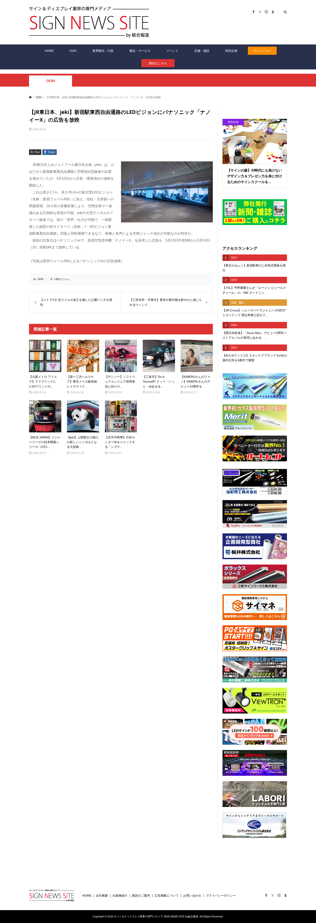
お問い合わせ (192, 895)
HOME (49, 50)
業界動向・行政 (103, 50)
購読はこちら (158, 63)
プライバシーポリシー (221, 895)
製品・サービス (139, 50)
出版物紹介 (119, 895)
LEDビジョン (62, 279)
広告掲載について (167, 895)
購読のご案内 (141, 895)
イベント (172, 50)
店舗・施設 (201, 50)
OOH (73, 50)
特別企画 (231, 50)
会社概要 (102, 895)
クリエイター (262, 50)
